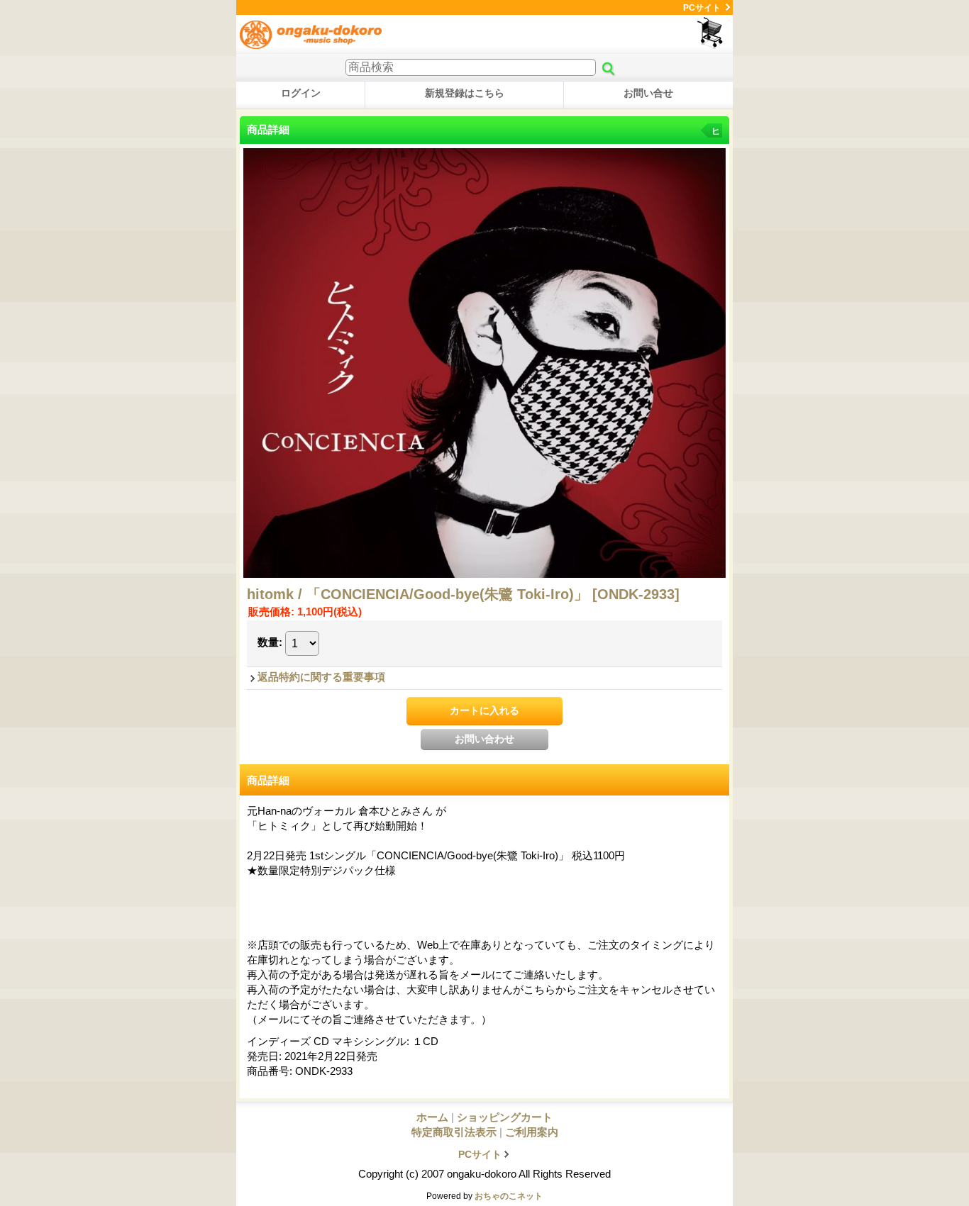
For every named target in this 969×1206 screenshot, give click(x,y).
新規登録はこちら (464, 93)
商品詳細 (268, 780)
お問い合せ (648, 93)
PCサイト (702, 8)
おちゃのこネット (509, 1196)
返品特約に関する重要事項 (321, 677)
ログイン (301, 93)
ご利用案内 (531, 1132)
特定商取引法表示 (454, 1132)
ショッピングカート (711, 33)
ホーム (432, 1117)
